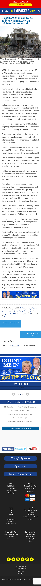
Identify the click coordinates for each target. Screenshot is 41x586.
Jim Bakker (22, 10)
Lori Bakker (30, 514)
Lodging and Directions (11, 534)
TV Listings (11, 493)
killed (16, 314)
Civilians (30, 310)
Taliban (20, 314)
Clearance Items (30, 488)
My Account (20, 466)
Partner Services (30, 532)
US (11, 512)
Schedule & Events (11, 490)
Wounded (27, 314)
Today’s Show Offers (30, 486)
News (11, 508)
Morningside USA (10, 532)
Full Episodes (11, 486)
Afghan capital (22, 310)
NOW (11, 510)
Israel (10, 517)
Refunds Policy (30, 536)
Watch (11, 484)
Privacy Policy (20, 571)
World (11, 514)
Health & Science (11, 524)
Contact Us (30, 519)
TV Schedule (11, 488)
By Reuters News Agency (28, 308)
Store (30, 484)
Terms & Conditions (21, 566)
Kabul (12, 314)
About (31, 508)
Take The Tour (10, 539)
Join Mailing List (30, 539)
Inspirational (11, 519)
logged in (15, 345)
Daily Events (11, 536)
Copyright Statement (20, 568)
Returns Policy (30, 534)
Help (30, 541)
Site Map (20, 573)
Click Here (20, 5)
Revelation (11, 521)
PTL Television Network (31, 517)
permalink (7, 316)
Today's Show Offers (20, 474)
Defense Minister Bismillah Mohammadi (15, 312)
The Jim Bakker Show (30, 510)
